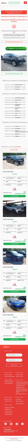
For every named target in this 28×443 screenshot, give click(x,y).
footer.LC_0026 (19, 376)
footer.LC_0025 (19, 374)
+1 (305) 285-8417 (7, 429)
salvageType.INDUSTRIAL (21, 389)
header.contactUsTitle (10, 376)
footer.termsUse (8, 380)
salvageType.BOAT (20, 387)
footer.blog (18, 399)
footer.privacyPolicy (9, 381)
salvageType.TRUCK (20, 385)
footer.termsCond (9, 383)
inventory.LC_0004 (14, 196)
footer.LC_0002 (8, 374)
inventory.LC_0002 (14, 149)
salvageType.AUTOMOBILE (22, 382)
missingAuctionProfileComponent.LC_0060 (14, 73)
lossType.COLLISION (9, 407)
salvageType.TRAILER (21, 393)
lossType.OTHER (8, 411)
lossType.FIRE (8, 409)
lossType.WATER (8, 414)
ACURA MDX (17, 147)
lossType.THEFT (8, 412)
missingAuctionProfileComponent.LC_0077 (14, 41)
